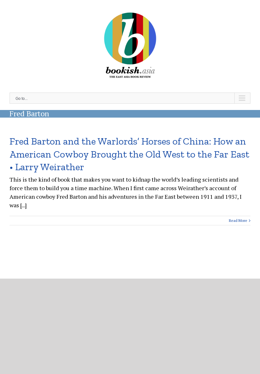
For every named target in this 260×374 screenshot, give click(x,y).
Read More (238, 220)
